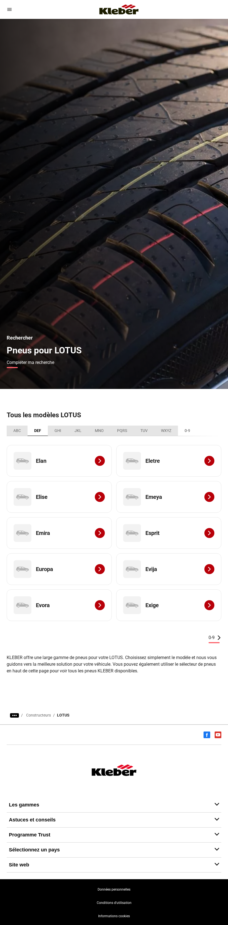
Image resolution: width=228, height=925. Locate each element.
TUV (144, 430)
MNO (99, 430)
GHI (57, 430)
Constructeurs (38, 715)
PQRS (122, 430)
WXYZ (166, 430)
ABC (17, 430)
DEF (37, 430)
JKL (78, 430)
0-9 (187, 430)
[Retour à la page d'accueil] (119, 9)
